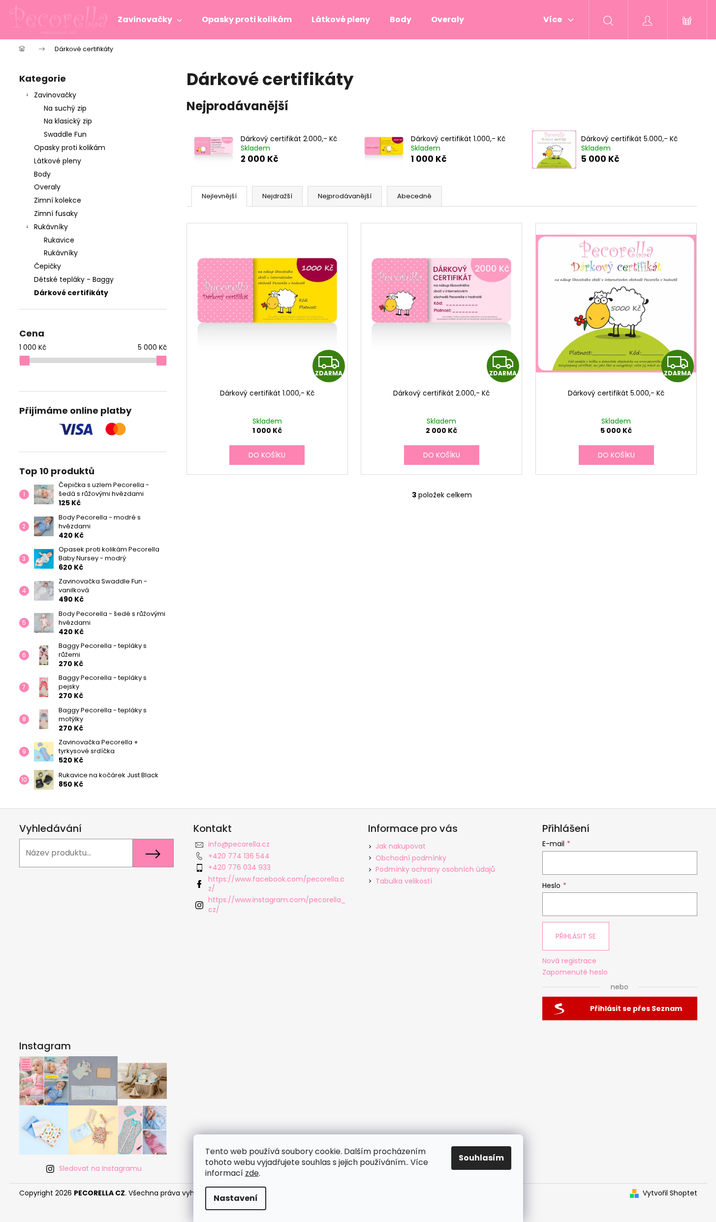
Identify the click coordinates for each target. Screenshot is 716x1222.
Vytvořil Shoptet (670, 1193)
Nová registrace (569, 961)
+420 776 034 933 (239, 867)
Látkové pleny (57, 161)
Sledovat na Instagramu (100, 1168)
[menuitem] (150, 19)
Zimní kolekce (57, 200)
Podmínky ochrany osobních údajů (435, 869)
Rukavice (59, 240)
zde (252, 1173)
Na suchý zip (65, 108)
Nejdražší (277, 196)
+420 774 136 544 (239, 856)
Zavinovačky (55, 95)
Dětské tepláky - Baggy (74, 279)
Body (42, 174)
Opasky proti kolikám (69, 148)
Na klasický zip (68, 121)
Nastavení (236, 1198)
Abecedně (414, 196)
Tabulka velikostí (403, 881)
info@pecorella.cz (239, 844)
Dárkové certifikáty (71, 293)
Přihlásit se (576, 936)
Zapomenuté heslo (575, 972)
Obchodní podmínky (410, 858)
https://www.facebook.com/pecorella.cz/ (276, 883)
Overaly (47, 187)
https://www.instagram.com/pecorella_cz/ (276, 904)
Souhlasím (481, 1157)
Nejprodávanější (345, 196)
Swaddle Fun (65, 134)
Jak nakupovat (400, 846)
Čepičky (47, 266)
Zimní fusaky (56, 213)
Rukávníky (51, 227)
